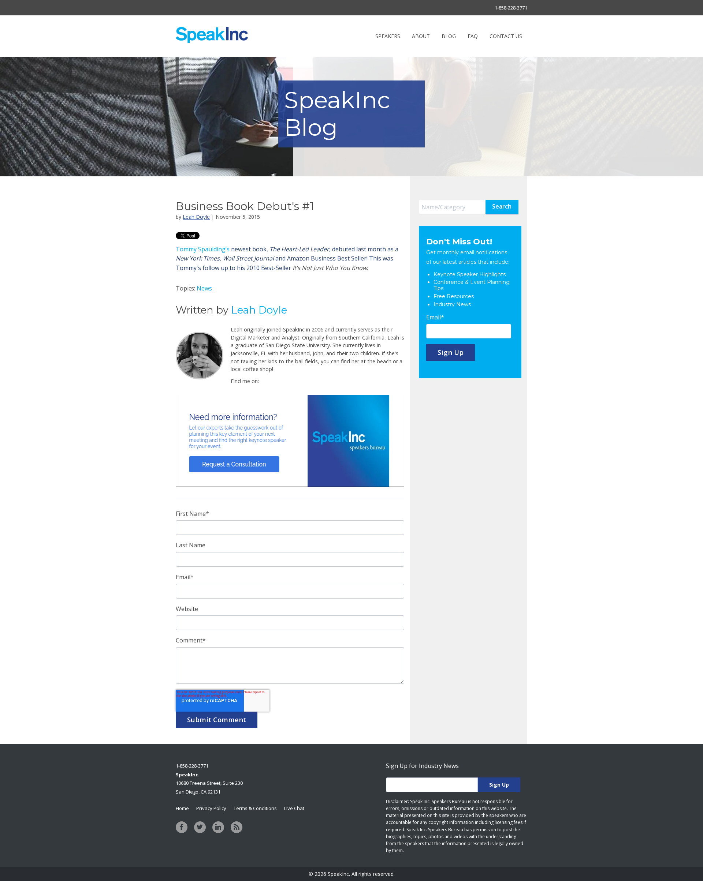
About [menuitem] (421, 36)
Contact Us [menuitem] (506, 36)
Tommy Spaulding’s (203, 249)
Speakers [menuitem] (387, 36)
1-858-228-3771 (511, 7)
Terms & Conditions (255, 808)
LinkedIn (264, 381)
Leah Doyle (196, 216)
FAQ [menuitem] (473, 36)
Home (182, 808)
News (204, 288)
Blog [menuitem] (449, 36)
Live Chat (294, 808)
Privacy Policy (211, 808)
